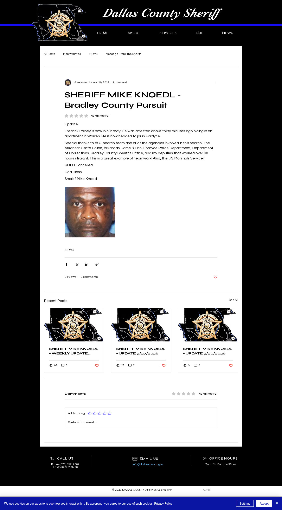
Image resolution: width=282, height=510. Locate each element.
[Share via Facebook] (67, 264)
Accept (264, 503)
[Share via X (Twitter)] (77, 264)
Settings (245, 503)
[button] (168, 33)
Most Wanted (72, 54)
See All (233, 300)
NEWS (93, 54)
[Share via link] (97, 264)
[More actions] (214, 82)
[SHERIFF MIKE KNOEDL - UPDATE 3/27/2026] (141, 324)
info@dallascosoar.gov (148, 464)
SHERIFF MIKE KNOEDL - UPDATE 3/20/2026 (207, 351)
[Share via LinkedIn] (87, 264)
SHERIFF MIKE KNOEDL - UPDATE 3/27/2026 (140, 351)
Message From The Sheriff (123, 54)
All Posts (49, 54)
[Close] (277, 503)
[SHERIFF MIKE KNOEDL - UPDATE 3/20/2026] (208, 324)
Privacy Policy (163, 503)
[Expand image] (90, 212)
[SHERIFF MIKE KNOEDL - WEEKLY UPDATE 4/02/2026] (74, 324)
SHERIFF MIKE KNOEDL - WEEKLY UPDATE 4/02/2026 (73, 351)
